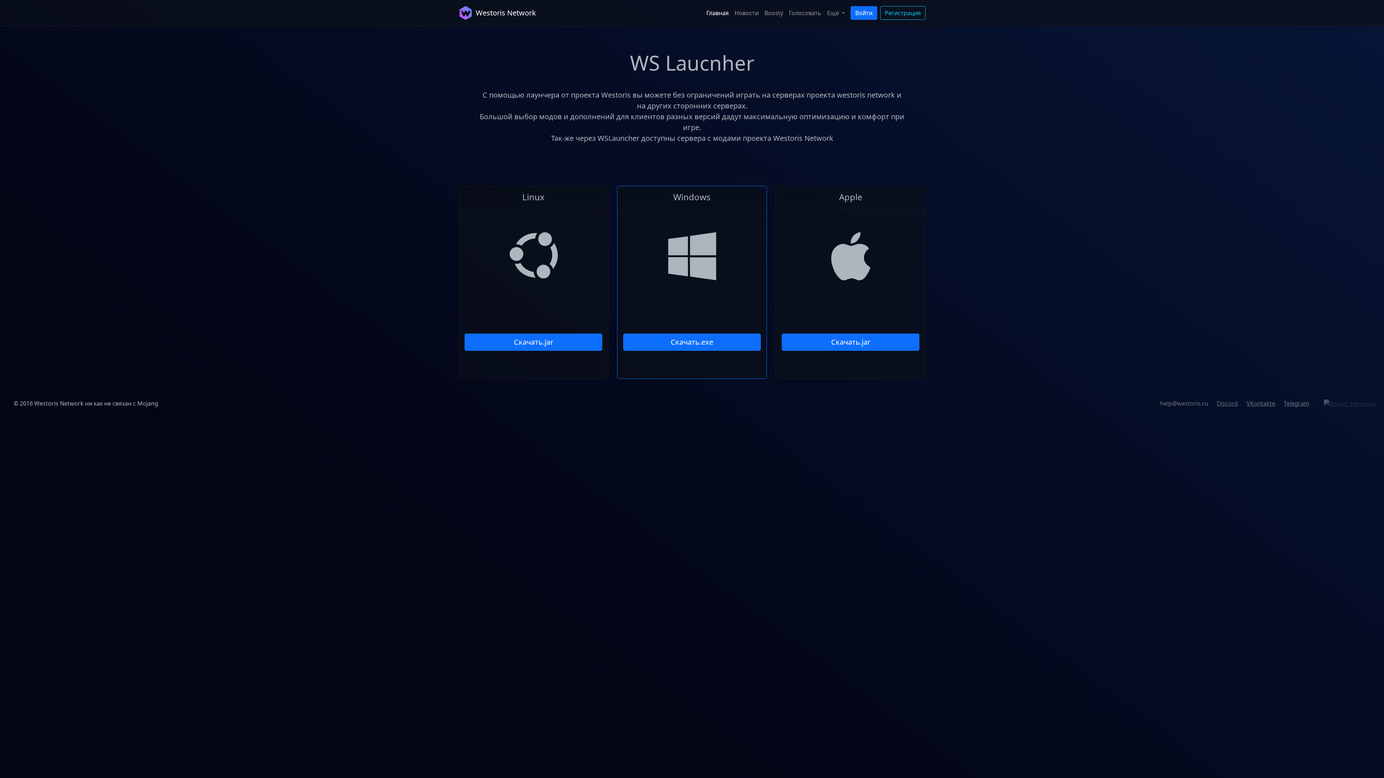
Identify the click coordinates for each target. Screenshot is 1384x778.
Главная (717, 13)
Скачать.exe (692, 342)
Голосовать (805, 13)
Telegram (1296, 403)
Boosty (773, 13)
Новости (747, 13)
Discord (1227, 403)
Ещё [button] (833, 13)
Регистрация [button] (903, 13)
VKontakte (1261, 403)
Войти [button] (864, 13)
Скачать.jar (533, 342)
